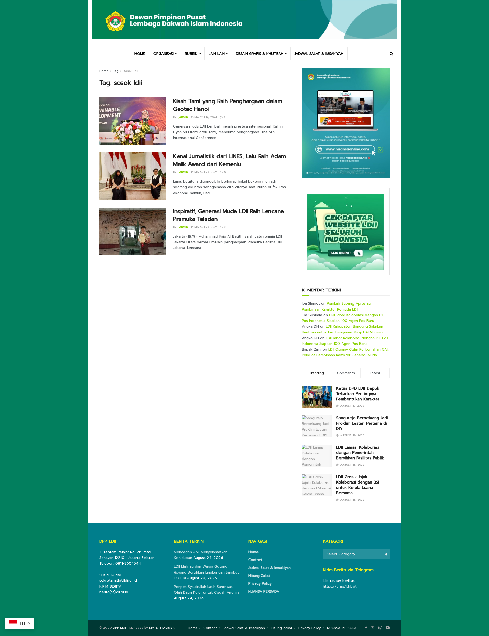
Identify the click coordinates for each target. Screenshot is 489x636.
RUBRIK (191, 53)
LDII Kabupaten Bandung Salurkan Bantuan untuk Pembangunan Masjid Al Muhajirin (343, 329)
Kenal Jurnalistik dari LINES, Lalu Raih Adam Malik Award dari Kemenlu (229, 160)
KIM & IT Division (161, 627)
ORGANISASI (163, 53)
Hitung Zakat (259, 575)
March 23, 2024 (205, 172)
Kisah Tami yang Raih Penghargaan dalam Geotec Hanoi (227, 105)
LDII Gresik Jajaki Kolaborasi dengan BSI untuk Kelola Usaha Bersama (357, 485)
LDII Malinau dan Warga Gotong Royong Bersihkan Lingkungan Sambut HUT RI (206, 572)
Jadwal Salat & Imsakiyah (269, 567)
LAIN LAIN (217, 53)
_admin (183, 117)
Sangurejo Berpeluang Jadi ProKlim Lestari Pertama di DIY (362, 423)
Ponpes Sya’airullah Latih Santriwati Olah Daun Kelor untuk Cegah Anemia (206, 589)
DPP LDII (119, 627)
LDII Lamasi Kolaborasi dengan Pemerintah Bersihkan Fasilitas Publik (360, 452)
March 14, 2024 (205, 117)
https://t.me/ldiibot (340, 586)
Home (103, 71)
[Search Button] (391, 53)
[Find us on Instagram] (380, 628)
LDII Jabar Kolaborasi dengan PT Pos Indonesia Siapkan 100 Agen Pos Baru (343, 317)
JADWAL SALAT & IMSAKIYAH (319, 53)
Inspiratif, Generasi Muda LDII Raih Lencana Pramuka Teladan (228, 215)
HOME (139, 53)
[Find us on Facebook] (366, 628)
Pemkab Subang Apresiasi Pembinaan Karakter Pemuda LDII (336, 306)
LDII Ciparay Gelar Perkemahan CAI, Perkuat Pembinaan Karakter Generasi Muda (345, 352)
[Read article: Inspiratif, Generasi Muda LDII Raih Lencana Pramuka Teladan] (132, 231)
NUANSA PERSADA (263, 591)
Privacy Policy (260, 583)
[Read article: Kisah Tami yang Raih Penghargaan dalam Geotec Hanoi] (132, 121)
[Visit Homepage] (244, 23)
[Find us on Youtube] (388, 628)
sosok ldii (130, 71)
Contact (255, 560)
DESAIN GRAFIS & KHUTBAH (259, 53)
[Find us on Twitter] (373, 628)
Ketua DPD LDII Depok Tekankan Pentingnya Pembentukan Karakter (357, 394)
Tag (116, 71)
